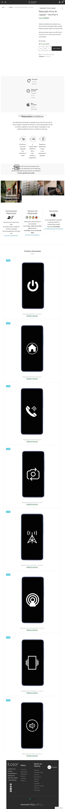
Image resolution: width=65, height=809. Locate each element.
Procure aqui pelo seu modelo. (26, 173)
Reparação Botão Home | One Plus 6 (32, 376)
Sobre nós (23, 769)
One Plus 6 (47, 56)
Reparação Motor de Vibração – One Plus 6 (32, 691)
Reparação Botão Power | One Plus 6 (32, 314)
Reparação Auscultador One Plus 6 (32, 439)
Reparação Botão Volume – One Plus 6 (32, 754)
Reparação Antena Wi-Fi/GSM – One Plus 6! (32, 565)
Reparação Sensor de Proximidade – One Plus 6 (32, 628)
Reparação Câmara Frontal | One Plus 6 (32, 502)
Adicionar (56, 48)
